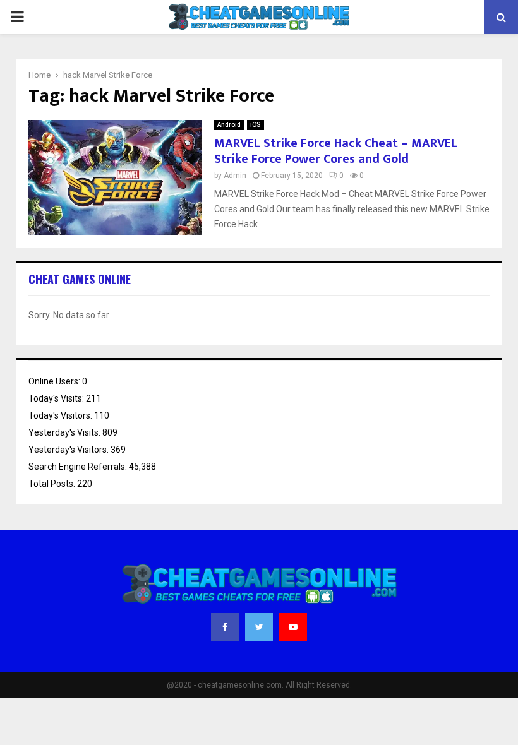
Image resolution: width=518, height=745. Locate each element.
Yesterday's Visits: (65, 432)
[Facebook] (225, 627)
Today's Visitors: (61, 415)
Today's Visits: (57, 398)
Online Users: (55, 381)
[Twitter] (259, 627)
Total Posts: (52, 484)
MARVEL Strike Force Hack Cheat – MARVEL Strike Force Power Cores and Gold (335, 151)
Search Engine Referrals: (78, 467)
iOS (255, 124)
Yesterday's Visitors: (69, 449)
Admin (235, 175)
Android (229, 124)
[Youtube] (293, 627)
